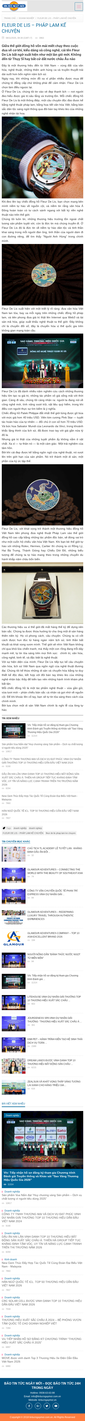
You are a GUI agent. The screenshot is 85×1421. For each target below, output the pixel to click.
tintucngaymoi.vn (47, 1400)
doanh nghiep (35, 828)
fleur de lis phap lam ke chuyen (61, 833)
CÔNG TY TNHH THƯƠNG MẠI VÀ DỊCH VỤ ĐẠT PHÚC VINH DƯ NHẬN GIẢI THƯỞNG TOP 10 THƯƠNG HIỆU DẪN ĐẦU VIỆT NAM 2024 (41, 762)
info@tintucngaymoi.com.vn (46, 1396)
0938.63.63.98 (47, 1392)
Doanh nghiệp (26, 18)
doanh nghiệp (20, 828)
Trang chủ (10, 18)
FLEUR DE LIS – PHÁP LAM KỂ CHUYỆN (56, 18)
